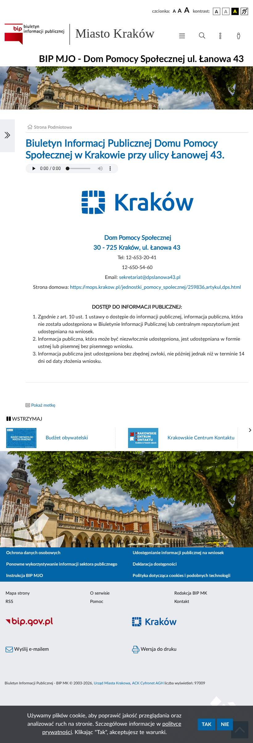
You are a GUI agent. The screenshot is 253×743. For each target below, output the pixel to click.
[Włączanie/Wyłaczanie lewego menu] (7, 135)
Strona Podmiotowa (53, 127)
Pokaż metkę (43, 405)
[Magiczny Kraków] (189, 625)
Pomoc (96, 602)
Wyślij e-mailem (31, 649)
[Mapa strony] (221, 37)
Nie (225, 724)
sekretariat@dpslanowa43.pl (149, 277)
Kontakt (181, 602)
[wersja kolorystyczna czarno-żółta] (235, 11)
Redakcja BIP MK (190, 593)
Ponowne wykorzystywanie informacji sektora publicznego (61, 564)
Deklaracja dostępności (155, 564)
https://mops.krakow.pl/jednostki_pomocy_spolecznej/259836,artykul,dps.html (155, 287)
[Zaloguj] (240, 37)
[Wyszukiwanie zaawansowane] (202, 36)
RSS (9, 602)
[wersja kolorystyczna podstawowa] (217, 11)
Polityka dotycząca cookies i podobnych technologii (181, 576)
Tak (206, 724)
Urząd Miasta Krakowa (112, 683)
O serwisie (100, 593)
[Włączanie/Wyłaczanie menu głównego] (182, 36)
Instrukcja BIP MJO (24, 576)
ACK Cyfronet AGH (148, 683)
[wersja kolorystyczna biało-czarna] (226, 11)
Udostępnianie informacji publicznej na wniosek (178, 553)
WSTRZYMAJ (26, 419)
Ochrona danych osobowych (33, 553)
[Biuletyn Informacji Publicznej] (63, 625)
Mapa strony (18, 593)
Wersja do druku (157, 649)
